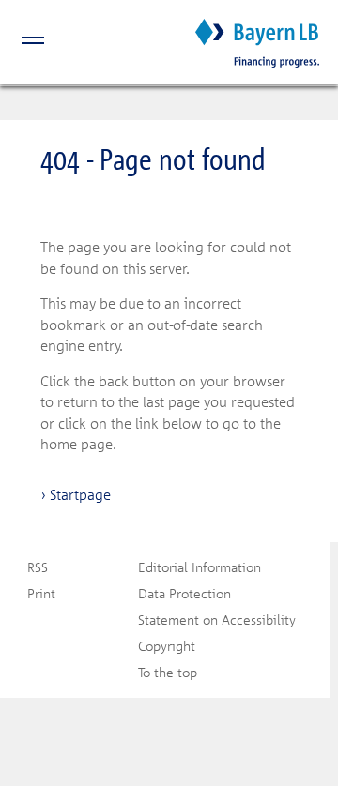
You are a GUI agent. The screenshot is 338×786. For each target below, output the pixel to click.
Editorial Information (199, 567)
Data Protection (184, 593)
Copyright (166, 646)
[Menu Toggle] (22, 43)
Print (41, 593)
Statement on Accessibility (217, 619)
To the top (167, 672)
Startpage (80, 494)
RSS (37, 567)
